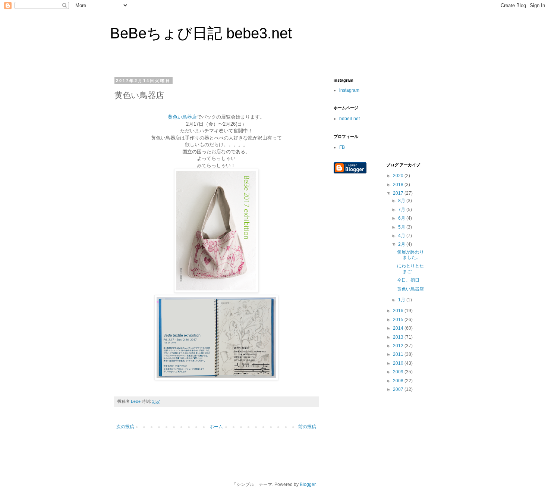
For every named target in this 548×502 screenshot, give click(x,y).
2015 (398, 319)
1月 (402, 299)
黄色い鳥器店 (182, 117)
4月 (402, 235)
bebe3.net (349, 118)
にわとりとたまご (410, 268)
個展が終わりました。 (410, 255)
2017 (398, 193)
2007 (398, 389)
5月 (402, 227)
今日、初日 (408, 280)
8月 (402, 200)
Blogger (307, 484)
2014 (398, 328)
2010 (398, 363)
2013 (398, 337)
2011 (398, 354)
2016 (398, 310)
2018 (398, 184)
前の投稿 (307, 426)
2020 (398, 175)
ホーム (216, 426)
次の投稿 (125, 426)
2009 (398, 371)
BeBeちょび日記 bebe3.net (201, 33)
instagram (349, 90)
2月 (402, 244)
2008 (398, 380)
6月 (402, 218)
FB (342, 147)
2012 (398, 345)
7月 (402, 209)
